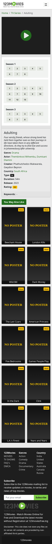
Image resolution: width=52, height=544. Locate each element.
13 (25, 99)
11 (10, 99)
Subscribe (41, 497)
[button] (26, 35)
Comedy (23, 459)
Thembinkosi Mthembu (23, 156)
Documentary (26, 466)
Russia (40, 473)
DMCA (7, 466)
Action (22, 456)
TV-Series (16, 13)
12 (17, 99)
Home (5, 13)
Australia (41, 466)
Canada (41, 469)
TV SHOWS (9, 459)
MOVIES (8, 456)
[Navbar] (46, 4)
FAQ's (7, 462)
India (39, 456)
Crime (22, 469)
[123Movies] (13, 4)
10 (40, 94)
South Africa (20, 171)
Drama (15, 152)
